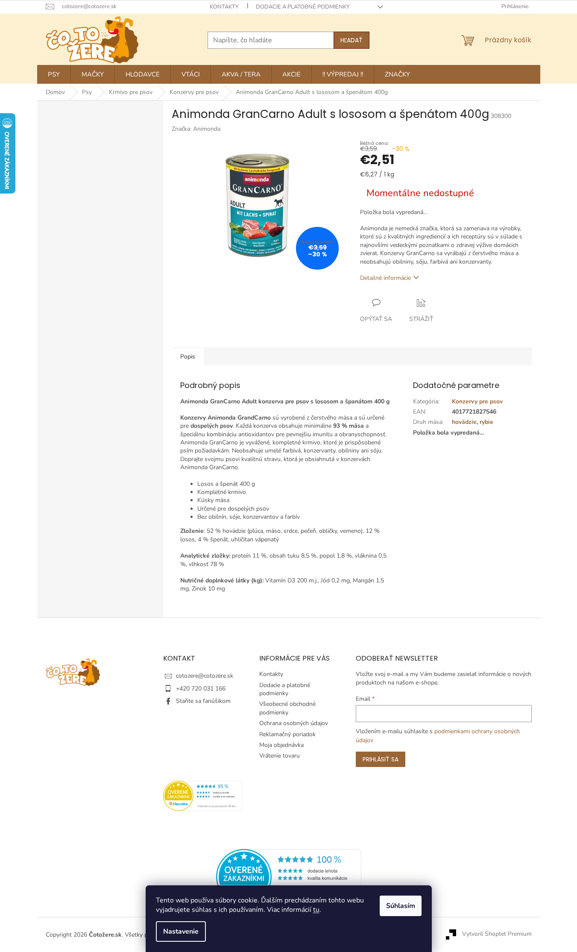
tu (316, 909)
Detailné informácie (385, 278)
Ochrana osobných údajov (293, 723)
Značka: (196, 129)
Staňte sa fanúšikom (203, 701)
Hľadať (351, 40)
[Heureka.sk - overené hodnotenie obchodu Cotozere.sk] (288, 876)
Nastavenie (181, 931)
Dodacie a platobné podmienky (303, 7)
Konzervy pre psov (477, 401)
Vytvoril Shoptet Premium (497, 934)
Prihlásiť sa (380, 759)
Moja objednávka (281, 745)
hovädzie (464, 422)
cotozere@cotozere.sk (204, 676)
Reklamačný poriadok (287, 734)
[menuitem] (53, 74)
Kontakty (224, 7)
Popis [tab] (187, 357)
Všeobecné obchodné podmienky (287, 708)
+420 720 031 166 (201, 689)
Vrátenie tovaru (279, 756)
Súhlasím (400, 906)
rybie (486, 422)
